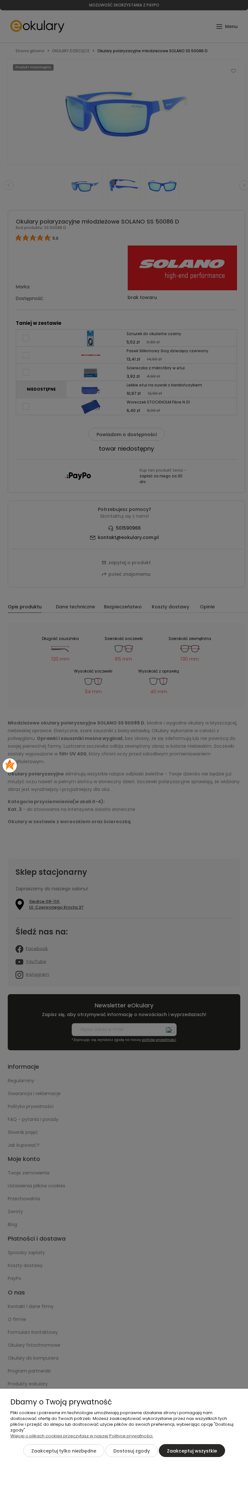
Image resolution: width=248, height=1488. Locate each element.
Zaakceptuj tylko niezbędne (63, 1451)
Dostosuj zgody (131, 1451)
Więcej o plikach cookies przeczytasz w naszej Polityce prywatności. (81, 1436)
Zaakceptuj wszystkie (192, 1451)
